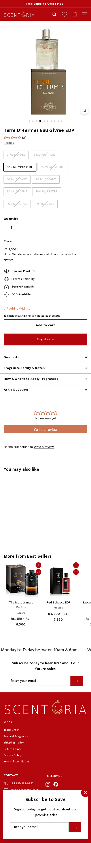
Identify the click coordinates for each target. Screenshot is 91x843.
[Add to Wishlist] (38, 572)
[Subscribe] (75, 827)
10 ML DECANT (17, 179)
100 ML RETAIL (17, 203)
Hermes (9, 142)
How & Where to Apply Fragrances (31, 379)
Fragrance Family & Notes (24, 368)
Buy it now (45, 339)
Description (13, 357)
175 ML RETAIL (44, 203)
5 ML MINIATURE (45, 154)
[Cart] (75, 14)
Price (8, 241)
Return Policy (12, 749)
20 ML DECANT (46, 179)
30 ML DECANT (17, 191)
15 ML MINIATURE (52, 167)
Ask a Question (16, 389)
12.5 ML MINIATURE (20, 167)
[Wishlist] (64, 14)
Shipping (25, 316)
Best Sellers (39, 556)
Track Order (11, 729)
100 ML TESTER (46, 191)
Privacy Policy (13, 755)
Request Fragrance (16, 736)
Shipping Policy (14, 742)
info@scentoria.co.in (25, 789)
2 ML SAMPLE (16, 154)
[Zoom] (84, 110)
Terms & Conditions (16, 761)
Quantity (11, 218)
